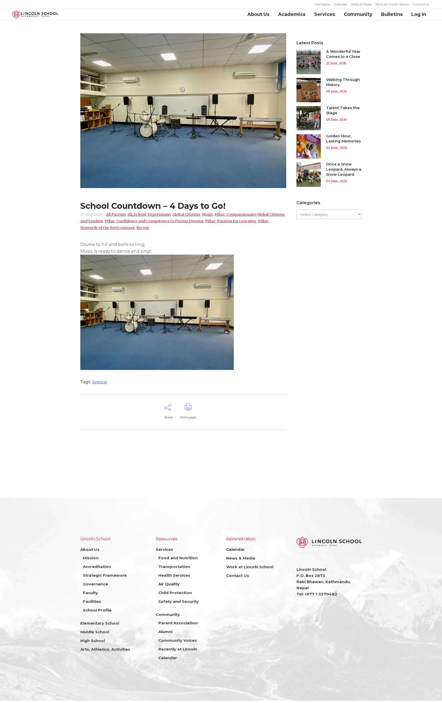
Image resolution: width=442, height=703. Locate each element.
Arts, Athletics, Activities (105, 649)
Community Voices (177, 640)
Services (164, 549)
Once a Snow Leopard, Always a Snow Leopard (343, 169)
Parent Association (178, 623)
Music (207, 214)
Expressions (159, 214)
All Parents (116, 214)
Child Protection (175, 593)
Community (168, 614)
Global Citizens (186, 214)
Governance (95, 584)
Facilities (92, 601)
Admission (322, 4)
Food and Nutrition (178, 558)
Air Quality (169, 584)
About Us (90, 549)
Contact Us (421, 4)
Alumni (165, 631)
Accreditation (97, 566)
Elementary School (99, 623)
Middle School (94, 632)
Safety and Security (178, 601)
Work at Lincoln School (392, 4)
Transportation (174, 566)
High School (92, 640)
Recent (142, 227)
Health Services (174, 575)
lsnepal (99, 382)
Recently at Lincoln (177, 649)
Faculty (90, 593)
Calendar (340, 4)
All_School (137, 214)
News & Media (361, 4)
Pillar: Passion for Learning (231, 221)
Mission (90, 558)
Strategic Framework (105, 575)
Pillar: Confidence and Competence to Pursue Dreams (154, 221)
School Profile (97, 610)
